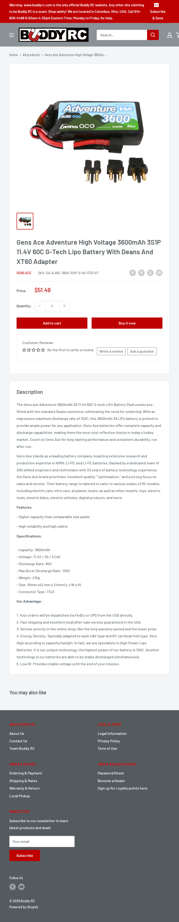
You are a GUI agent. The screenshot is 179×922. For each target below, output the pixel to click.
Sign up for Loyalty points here (123, 788)
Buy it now (127, 323)
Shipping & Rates (23, 780)
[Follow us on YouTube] (21, 887)
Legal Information (112, 733)
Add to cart (52, 323)
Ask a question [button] (142, 351)
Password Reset (111, 773)
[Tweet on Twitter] (150, 272)
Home (13, 55)
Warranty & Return (24, 788)
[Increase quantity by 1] (64, 306)
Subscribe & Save (157, 14)
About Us (16, 733)
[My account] (169, 34)
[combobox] (122, 35)
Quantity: (24, 306)
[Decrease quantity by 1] (40, 306)
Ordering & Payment (25, 773)
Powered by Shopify (23, 907)
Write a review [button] (111, 351)
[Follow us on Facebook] (12, 887)
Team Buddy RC (22, 748)
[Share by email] (159, 272)
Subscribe (24, 855)
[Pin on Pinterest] (141, 272)
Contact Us (18, 741)
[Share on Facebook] (132, 272)
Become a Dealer (111, 780)
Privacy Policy (109, 741)
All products (31, 55)
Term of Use (107, 748)
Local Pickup (19, 796)
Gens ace (24, 273)
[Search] (153, 35)
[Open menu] (11, 35)
